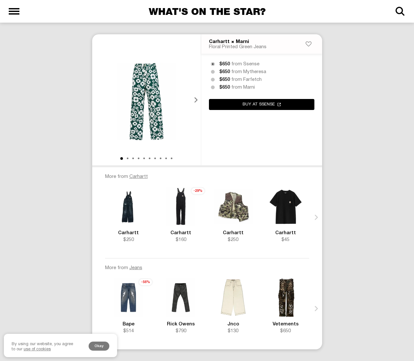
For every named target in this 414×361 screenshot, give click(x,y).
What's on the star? (207, 11)
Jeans (135, 268)
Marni (242, 41)
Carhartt (219, 41)
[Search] (400, 11)
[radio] (213, 64)
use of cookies (37, 349)
